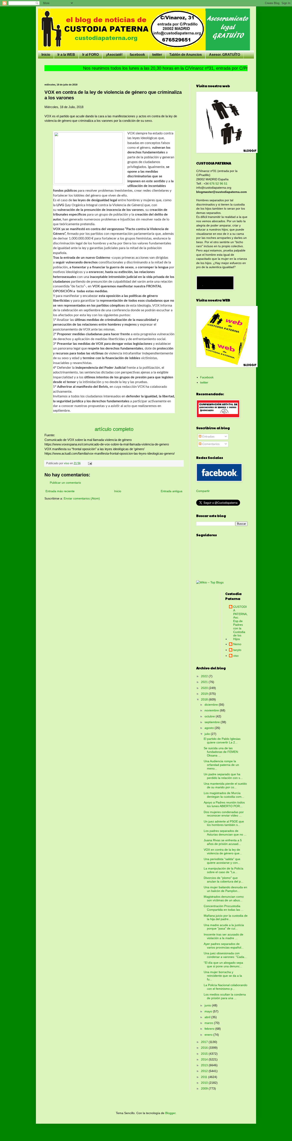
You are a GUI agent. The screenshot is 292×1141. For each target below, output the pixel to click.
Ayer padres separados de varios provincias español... (224, 945)
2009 (205, 1088)
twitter (157, 54)
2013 (205, 1065)
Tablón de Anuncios (185, 54)
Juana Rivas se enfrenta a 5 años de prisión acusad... (223, 842)
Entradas (207, 436)
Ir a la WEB (66, 54)
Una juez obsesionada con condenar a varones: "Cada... (225, 955)
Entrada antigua (171, 491)
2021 (205, 682)
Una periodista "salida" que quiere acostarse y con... (222, 860)
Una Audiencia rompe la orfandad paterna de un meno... (221, 764)
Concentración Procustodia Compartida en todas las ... (223, 907)
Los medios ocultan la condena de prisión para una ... (225, 996)
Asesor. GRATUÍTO (224, 54)
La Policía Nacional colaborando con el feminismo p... (225, 986)
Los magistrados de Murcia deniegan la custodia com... (224, 794)
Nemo (237, 644)
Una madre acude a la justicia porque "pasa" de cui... (224, 926)
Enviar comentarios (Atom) (82, 498)
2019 (205, 693)
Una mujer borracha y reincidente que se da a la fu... (223, 975)
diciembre (212, 704)
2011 (204, 1077)
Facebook (207, 377)
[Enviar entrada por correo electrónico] (90, 463)
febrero (210, 1028)
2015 (205, 1053)
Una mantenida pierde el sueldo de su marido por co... (225, 785)
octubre (210, 716)
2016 (205, 1047)
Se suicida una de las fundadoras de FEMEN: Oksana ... (221, 751)
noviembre (212, 710)
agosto (210, 728)
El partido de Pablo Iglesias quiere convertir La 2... (222, 740)
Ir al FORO (90, 54)
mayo (209, 1011)
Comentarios (210, 444)
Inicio (45, 54)
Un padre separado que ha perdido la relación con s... (223, 776)
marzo (209, 1023)
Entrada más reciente (60, 491)
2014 (205, 1059)
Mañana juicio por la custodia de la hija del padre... (226, 917)
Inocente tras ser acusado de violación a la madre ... (223, 936)
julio (208, 734)
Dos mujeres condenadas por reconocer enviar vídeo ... (224, 813)
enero (209, 1034)
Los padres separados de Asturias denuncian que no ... (225, 832)
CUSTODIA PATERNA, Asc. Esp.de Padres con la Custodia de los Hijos (240, 623)
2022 (205, 676)
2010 (205, 1082)
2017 (205, 1042)
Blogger (170, 1113)
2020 (205, 688)
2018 (205, 699)
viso (236, 655)
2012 (205, 1071)
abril (208, 1017)
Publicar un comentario (65, 482)
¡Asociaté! (114, 54)
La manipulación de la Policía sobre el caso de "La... (223, 870)
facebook (137, 54)
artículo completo (114, 429)
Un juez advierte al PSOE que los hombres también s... (224, 823)
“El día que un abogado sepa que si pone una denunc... (223, 964)
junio (208, 1005)
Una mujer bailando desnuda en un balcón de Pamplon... (225, 889)
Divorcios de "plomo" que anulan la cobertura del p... (223, 879)
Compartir (203, 491)
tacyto (237, 650)
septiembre (213, 722)
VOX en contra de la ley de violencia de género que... (223, 851)
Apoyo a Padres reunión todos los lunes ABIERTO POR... (224, 804)
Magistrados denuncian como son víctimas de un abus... (224, 898)
